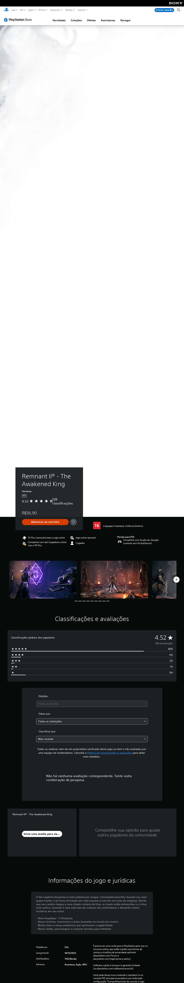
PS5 (22, 10)
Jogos (30, 10)
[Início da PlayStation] (6, 10)
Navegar (125, 20)
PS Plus (41, 10)
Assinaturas (108, 20)
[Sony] (176, 5)
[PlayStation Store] (18, 19)
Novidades (59, 20)
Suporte (81, 10)
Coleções (76, 20)
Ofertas (91, 20)
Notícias (69, 10)
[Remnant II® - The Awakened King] (43, 580)
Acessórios (55, 10)
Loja (13, 10)
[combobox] (92, 704)
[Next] (176, 580)
